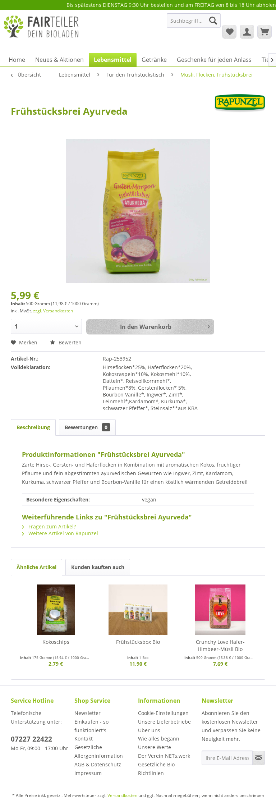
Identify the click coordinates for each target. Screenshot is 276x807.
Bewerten (69, 342)
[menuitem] (194, 24)
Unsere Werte (154, 747)
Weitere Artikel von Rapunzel (62, 533)
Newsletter (87, 713)
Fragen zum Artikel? (51, 526)
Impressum (88, 773)
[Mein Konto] (247, 31)
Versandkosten (122, 795)
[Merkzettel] (229, 31)
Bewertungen (86, 427)
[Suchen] (213, 20)
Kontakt (83, 738)
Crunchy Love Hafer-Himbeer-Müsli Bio (220, 645)
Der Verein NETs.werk (164, 755)
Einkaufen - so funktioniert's (91, 726)
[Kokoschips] (56, 609)
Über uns (149, 730)
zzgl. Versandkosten (53, 311)
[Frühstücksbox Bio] (138, 609)
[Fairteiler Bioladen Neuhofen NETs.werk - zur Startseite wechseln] (42, 31)
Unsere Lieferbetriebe (164, 721)
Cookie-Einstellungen (163, 713)
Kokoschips (55, 641)
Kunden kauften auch (97, 567)
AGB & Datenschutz (97, 764)
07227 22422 (31, 739)
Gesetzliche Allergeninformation (98, 751)
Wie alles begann (158, 738)
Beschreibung (33, 427)
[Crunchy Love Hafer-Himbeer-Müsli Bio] (220, 609)
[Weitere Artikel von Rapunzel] (239, 106)
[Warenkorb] (264, 31)
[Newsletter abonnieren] (258, 758)
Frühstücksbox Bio (138, 641)
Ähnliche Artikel (36, 567)
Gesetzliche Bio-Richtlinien (157, 768)
